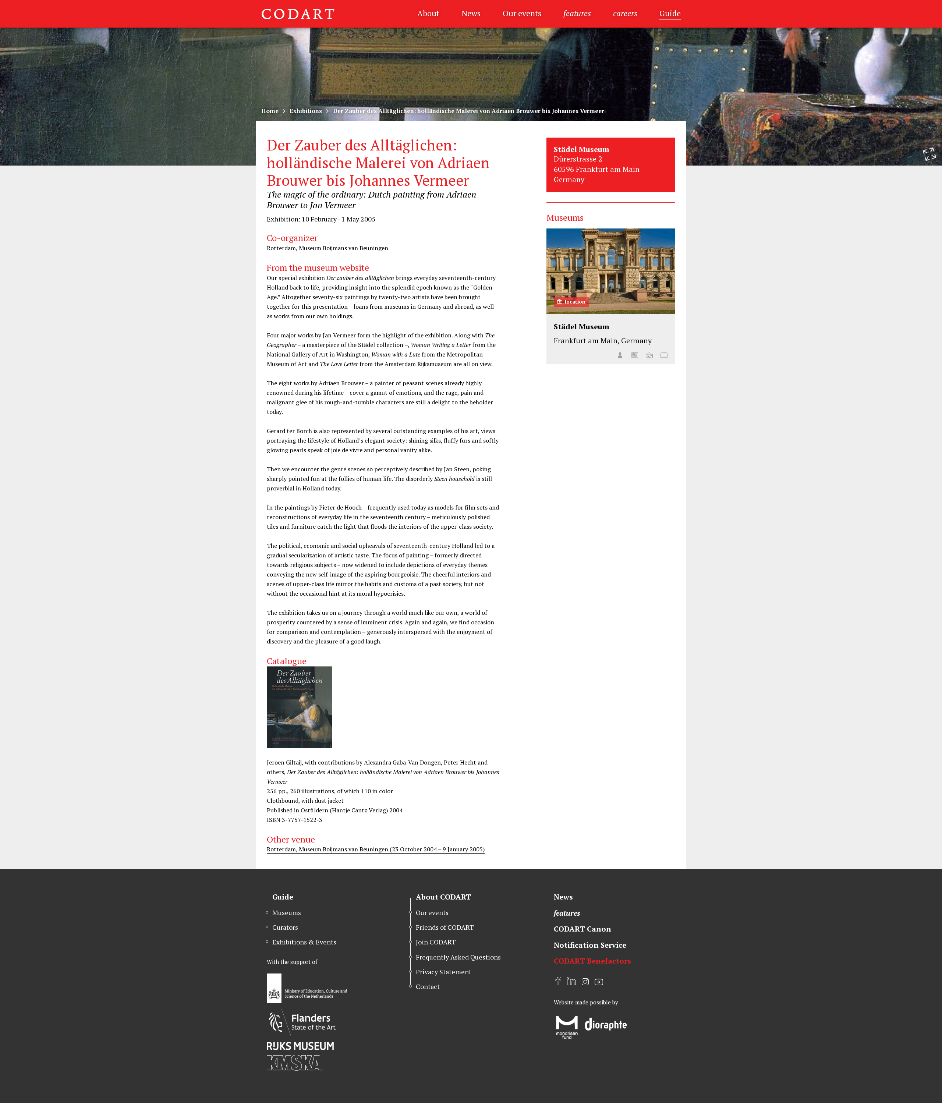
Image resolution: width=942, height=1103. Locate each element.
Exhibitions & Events (304, 941)
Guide (670, 13)
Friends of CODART (445, 927)
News (471, 13)
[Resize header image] (929, 154)
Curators (285, 927)
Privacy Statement (443, 971)
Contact (428, 986)
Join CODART (436, 941)
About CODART (443, 897)
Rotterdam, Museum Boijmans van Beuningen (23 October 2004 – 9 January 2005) (376, 849)
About (428, 13)
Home (270, 111)
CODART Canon (582, 929)
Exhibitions (306, 111)
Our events (522, 13)
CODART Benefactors (592, 961)
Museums (286, 912)
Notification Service (590, 945)
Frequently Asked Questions (458, 957)
